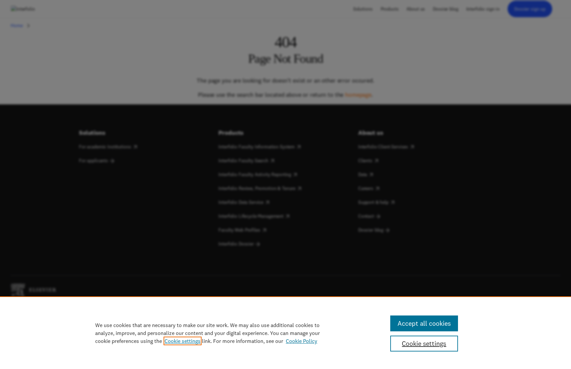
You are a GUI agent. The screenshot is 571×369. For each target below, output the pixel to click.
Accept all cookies (424, 323)
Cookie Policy (301, 341)
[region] (285, 332)
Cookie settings (183, 341)
